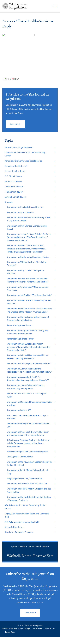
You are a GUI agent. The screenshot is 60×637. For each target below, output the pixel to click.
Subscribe (15, 124)
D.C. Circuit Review (13, 176)
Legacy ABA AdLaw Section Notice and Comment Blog (27, 515)
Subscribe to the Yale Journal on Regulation (30, 576)
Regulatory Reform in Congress (19, 532)
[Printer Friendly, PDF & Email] (11, 79)
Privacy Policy (10, 632)
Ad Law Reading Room (15, 171)
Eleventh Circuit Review (15, 197)
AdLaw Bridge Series (14, 527)
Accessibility (37, 629)
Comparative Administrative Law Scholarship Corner (25, 154)
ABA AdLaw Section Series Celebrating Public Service (25, 507)
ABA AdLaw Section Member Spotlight (22, 522)
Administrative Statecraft (16, 166)
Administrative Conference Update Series (23, 161)
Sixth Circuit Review (14, 187)
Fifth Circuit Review (13, 182)
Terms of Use (50, 629)
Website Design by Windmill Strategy (16, 629)
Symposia (9, 202)
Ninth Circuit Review (14, 192)
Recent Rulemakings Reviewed (18, 148)
